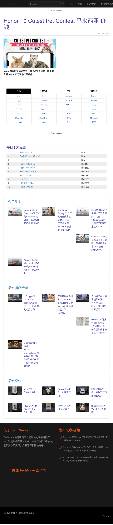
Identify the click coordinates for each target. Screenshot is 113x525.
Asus (94, 109)
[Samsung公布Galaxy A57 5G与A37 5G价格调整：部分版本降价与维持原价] (15, 211)
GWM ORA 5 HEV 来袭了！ (65, 407)
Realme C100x (26, 152)
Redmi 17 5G (25, 175)
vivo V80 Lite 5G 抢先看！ (30, 390)
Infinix (44, 105)
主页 (71, 3)
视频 (80, 3)
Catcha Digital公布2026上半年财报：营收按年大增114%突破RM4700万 (99, 243)
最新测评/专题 (18, 287)
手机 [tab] (19, 91)
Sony (94, 105)
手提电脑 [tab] (43, 91)
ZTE (94, 122)
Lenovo (19, 113)
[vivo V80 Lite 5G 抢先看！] (15, 390)
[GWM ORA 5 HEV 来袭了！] (48, 407)
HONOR (69, 100)
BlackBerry (44, 118)
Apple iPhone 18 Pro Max (30, 156)
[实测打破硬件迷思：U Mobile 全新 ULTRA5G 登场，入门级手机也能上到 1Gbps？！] (48, 298)
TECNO (69, 105)
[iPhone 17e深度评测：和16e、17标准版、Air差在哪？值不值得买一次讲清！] (82, 321)
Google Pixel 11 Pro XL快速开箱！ (65, 392)
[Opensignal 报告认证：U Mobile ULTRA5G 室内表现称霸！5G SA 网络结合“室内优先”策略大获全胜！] (15, 344)
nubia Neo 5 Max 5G (28, 171)
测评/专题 (91, 3)
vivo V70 (24, 179)
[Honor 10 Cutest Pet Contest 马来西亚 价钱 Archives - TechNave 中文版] (15, 3)
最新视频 (14, 380)
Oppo (19, 100)
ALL (19, 96)
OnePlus (19, 109)
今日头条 (14, 201)
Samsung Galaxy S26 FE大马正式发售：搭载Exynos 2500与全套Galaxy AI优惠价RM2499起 (65, 219)
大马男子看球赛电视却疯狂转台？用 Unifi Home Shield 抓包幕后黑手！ (99, 303)
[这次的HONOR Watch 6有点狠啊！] (82, 407)
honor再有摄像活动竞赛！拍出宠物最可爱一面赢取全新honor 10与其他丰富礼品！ (29, 72)
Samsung (69, 96)
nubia (94, 113)
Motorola (19, 118)
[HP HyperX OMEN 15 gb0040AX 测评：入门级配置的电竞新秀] (15, 298)
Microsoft (94, 118)
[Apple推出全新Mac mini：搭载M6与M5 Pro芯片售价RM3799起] (15, 261)
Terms (105, 516)
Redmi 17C (24, 160)
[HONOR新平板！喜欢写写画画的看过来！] (82, 390)
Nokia (69, 113)
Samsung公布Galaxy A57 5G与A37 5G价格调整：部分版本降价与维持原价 (31, 216)
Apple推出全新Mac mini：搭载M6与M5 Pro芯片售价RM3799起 (31, 266)
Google (44, 109)
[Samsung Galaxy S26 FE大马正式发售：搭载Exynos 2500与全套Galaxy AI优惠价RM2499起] (48, 211)
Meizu (44, 122)
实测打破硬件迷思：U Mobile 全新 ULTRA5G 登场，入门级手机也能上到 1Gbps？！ (65, 304)
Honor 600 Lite (26, 187)
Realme (94, 100)
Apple (44, 96)
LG (69, 109)
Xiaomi (44, 100)
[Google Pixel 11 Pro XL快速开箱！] (48, 390)
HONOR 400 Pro (27, 183)
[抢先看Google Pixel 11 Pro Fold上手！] (15, 407)
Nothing (19, 122)
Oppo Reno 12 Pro (27, 168)
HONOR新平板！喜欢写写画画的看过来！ (99, 392)
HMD (44, 113)
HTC (69, 118)
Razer (69, 122)
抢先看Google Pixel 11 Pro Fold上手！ (30, 409)
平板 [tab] (69, 91)
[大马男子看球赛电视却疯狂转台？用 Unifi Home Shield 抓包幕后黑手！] (82, 298)
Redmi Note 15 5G (27, 164)
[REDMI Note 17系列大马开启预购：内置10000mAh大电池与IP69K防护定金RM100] (82, 211)
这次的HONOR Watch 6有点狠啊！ (98, 409)
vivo (19, 105)
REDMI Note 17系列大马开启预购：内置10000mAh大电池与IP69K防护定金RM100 (99, 218)
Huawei (94, 96)
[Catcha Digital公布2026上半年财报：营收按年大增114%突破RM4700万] (82, 238)
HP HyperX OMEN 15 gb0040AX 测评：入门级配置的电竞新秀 (31, 303)
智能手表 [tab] (94, 91)
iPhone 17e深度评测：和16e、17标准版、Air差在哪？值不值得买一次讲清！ (99, 326)
